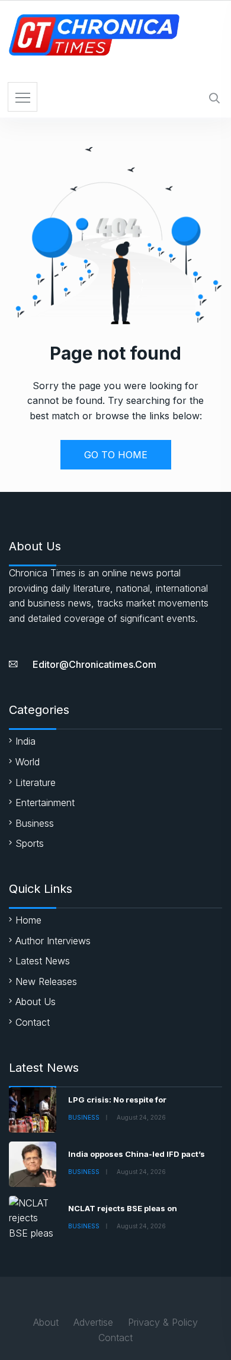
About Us (35, 1001)
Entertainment (45, 802)
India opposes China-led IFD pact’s (136, 1154)
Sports (29, 843)
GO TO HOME (115, 455)
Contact (32, 1022)
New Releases (46, 981)
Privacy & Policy (163, 1322)
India (25, 741)
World (27, 762)
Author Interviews (53, 941)
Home (28, 920)
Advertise (93, 1322)
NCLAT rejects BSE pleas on (122, 1208)
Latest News (42, 961)
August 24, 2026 (141, 1117)
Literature (35, 782)
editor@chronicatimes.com (94, 664)
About (46, 1322)
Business (34, 823)
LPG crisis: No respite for (117, 1099)
